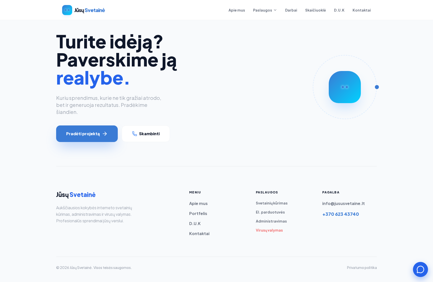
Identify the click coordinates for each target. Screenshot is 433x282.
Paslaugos (262, 10)
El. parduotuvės (270, 212)
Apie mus (237, 10)
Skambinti (149, 133)
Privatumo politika (362, 267)
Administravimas (271, 221)
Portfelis (198, 213)
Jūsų (76, 194)
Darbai (291, 10)
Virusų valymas (269, 230)
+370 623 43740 (340, 214)
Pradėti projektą (83, 133)
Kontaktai (362, 10)
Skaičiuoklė (315, 10)
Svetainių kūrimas (272, 203)
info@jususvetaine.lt (343, 203)
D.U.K (339, 10)
